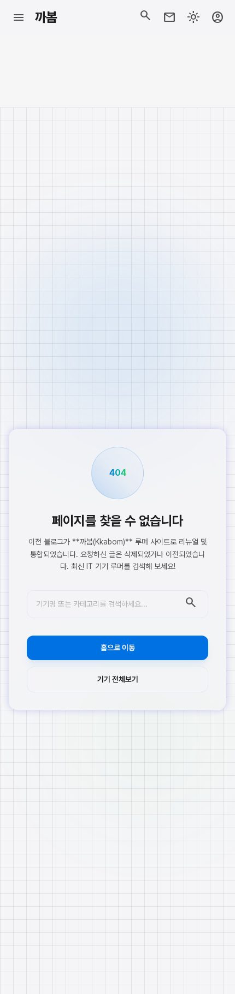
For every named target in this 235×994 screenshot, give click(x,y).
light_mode (193, 17)
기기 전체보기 (117, 679)
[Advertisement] (117, 71)
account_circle (217, 17)
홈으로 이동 (118, 647)
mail (169, 17)
